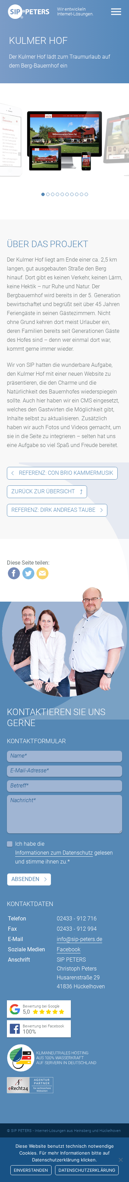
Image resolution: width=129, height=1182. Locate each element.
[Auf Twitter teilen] (28, 573)
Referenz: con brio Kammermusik (66, 473)
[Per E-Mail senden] (42, 573)
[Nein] (120, 1159)
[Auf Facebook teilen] (14, 573)
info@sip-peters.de (79, 939)
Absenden (25, 879)
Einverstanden (31, 1170)
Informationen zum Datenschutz (54, 852)
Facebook (68, 949)
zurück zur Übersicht (43, 491)
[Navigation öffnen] (116, 11)
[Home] (28, 11)
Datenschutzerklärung (86, 1170)
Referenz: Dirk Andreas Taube (53, 510)
